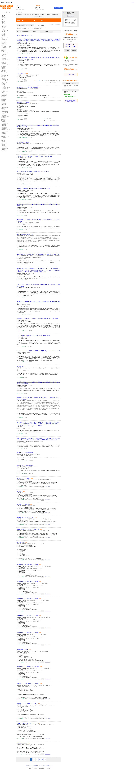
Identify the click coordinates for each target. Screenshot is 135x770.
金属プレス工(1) (4, 107)
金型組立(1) (3, 23)
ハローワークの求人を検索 (5, 5)
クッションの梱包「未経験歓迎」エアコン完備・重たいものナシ (33, 171)
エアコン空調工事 (21, 73)
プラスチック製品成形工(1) (6, 87)
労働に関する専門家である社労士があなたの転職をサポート (71, 101)
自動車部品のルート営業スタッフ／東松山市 (28, 666)
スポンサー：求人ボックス (22, 53)
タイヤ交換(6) (4, 124)
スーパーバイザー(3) (5, 74)
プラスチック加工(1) (5, 64)
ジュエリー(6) (4, 72)
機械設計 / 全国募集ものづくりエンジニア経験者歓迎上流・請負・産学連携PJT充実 (38, 254)
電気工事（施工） (21, 366)
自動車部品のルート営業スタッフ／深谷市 (27, 598)
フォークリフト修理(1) (5, 116)
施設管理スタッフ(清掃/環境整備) (25, 452)
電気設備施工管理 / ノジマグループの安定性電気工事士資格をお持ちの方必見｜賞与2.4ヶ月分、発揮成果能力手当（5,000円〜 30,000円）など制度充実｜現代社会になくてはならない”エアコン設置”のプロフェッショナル (38, 424)
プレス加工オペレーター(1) (6, 129)
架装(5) (2, 60)
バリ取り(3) (3, 66)
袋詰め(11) (3, 31)
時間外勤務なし (55, 14)
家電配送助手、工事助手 (23, 102)
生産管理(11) (3, 58)
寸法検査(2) (3, 109)
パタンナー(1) (4, 82)
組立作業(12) (3, 150)
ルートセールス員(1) (5, 91)
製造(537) (3, 22)
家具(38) (3, 96)
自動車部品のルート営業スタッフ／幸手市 (27, 632)
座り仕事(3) (3, 63)
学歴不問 (24, 14)
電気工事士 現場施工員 (23, 504)
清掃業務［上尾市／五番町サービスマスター (28, 683)
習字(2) (2, 29)
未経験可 (48, 14)
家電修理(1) (3, 100)
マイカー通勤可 (36, 14)
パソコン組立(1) (4, 80)
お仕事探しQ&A (71, 74)
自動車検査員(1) (4, 148)
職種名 (3, 19)
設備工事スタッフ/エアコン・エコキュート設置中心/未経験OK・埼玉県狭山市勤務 (37, 318)
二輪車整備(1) (4, 115)
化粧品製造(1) (4, 95)
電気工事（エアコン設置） (23, 478)
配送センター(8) (4, 37)
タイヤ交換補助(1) (4, 123)
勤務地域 (38, 5)
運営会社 (28, 765)
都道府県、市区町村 (40, 9)
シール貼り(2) (4, 26)
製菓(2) (2, 55)
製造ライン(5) (4, 21)
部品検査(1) (3, 76)
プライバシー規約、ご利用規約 (46, 766)
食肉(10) (3, 38)
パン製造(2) (3, 83)
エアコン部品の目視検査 (23, 142)
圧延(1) (2, 92)
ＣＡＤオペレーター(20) (6, 46)
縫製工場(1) (3, 34)
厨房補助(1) (3, 49)
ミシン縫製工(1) (4, 88)
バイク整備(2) (4, 146)
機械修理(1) (3, 70)
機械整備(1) (3, 68)
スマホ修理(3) (4, 94)
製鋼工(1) (3, 141)
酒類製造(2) (3, 132)
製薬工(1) (3, 144)
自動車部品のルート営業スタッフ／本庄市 (27, 615)
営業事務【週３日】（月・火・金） (26, 517)
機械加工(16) (3, 50)
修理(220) (3, 71)
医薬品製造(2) (4, 99)
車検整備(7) (3, 140)
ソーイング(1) (4, 42)
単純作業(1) (3, 35)
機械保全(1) (3, 78)
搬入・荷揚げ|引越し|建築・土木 (25, 234)
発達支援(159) (4, 41)
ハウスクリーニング (22, 743)
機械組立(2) (3, 104)
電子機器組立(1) (4, 79)
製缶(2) (2, 139)
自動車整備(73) (4, 128)
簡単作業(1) (3, 27)
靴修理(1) (3, 67)
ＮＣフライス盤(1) (4, 53)
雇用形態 (3, 15)
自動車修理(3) (4, 127)
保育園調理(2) (4, 39)
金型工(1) (3, 105)
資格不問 (29, 14)
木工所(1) (3, 84)
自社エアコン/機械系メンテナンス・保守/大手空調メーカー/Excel (33, 188)
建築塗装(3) (3, 119)
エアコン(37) (3, 62)
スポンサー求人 (20, 68)
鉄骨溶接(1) (3, 135)
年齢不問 (19, 14)
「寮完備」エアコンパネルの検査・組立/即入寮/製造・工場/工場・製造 (34, 156)
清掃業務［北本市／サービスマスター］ (27, 703)
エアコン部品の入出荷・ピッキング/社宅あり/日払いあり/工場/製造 (33, 335)
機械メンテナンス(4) (5, 136)
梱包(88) (3, 33)
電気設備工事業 (21, 542)
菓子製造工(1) (4, 103)
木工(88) (3, 86)
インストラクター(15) (5, 59)
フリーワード (19, 5)
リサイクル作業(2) (4, 131)
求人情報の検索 (34, 765)
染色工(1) (3, 145)
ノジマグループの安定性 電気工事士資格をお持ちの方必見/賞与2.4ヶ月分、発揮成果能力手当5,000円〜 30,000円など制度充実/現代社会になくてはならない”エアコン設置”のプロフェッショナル (38, 41)
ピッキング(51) (4, 25)
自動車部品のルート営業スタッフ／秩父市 (27, 564)
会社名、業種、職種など (20, 9)
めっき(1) (3, 90)
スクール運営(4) (4, 75)
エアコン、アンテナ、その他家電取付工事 (27, 87)
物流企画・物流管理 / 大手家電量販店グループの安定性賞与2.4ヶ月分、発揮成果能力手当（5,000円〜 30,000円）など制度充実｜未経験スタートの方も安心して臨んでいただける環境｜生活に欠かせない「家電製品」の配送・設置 (38, 270)
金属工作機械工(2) (4, 111)
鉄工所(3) (3, 51)
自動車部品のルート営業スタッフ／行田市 (27, 581)
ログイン (132, 2)
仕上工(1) (3, 120)
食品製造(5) (3, 133)
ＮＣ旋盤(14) (3, 56)
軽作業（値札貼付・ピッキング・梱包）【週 (28, 529)
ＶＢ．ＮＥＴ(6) (4, 30)
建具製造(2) (3, 117)
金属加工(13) (3, 108)
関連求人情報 (47, 486)
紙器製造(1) (3, 121)
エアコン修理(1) (4, 112)
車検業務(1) (3, 149)
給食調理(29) (3, 45)
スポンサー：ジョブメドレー (23, 460)
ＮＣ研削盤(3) (4, 54)
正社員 (2, 16)
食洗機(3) (3, 113)
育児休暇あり (42, 14)
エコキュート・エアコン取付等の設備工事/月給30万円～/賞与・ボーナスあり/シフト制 (38, 351)
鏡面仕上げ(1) (4, 142)
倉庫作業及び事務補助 (22, 649)
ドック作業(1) (4, 137)
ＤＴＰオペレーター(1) (5, 47)
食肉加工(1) (3, 43)
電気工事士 (19, 491)
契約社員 (3, 17)
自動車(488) (3, 125)
